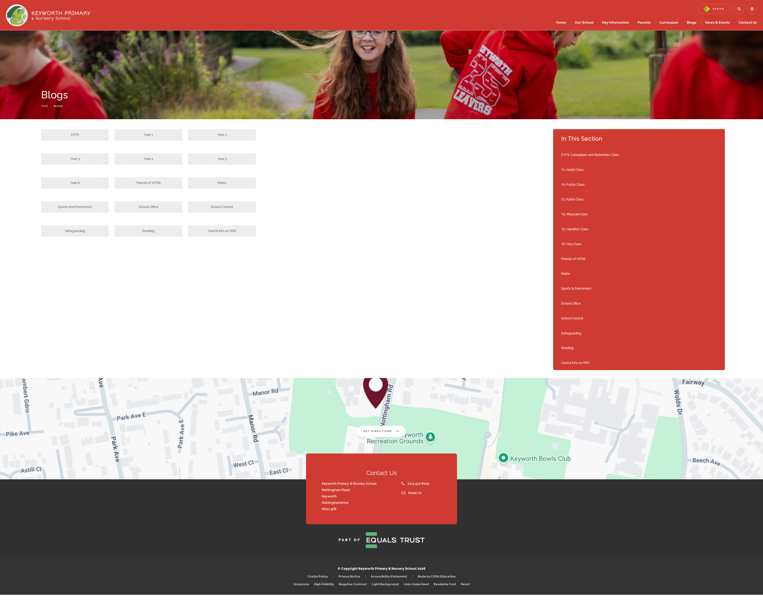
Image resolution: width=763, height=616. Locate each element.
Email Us (415, 493)
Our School (584, 22)
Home (561, 22)
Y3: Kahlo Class (572, 199)
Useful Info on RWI (575, 363)
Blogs (691, 22)
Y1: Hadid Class (572, 170)
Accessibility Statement (389, 576)
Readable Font (445, 584)
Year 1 (148, 135)
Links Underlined (416, 584)
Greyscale (301, 584)
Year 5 (222, 159)
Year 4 (148, 159)
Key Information (615, 22)
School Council (572, 318)
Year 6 (75, 183)
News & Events (717, 22)
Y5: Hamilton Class (575, 229)
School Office (571, 303)
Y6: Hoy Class (571, 244)
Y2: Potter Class (573, 185)
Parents (644, 22)
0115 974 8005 (418, 483)
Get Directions (384, 433)
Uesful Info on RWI (222, 231)
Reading (567, 348)
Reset (465, 584)
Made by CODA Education (438, 576)
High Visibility (324, 584)
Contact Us (748, 22)
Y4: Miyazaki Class (574, 214)
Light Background (385, 584)
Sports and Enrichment (75, 207)
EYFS (75, 135)
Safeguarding (571, 333)
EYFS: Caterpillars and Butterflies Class (590, 155)
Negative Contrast (353, 584)
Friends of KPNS (573, 259)
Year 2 (222, 135)
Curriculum (668, 22)
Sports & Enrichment (576, 288)
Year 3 (75, 159)
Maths (565, 274)
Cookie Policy (317, 576)
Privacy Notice (349, 576)
